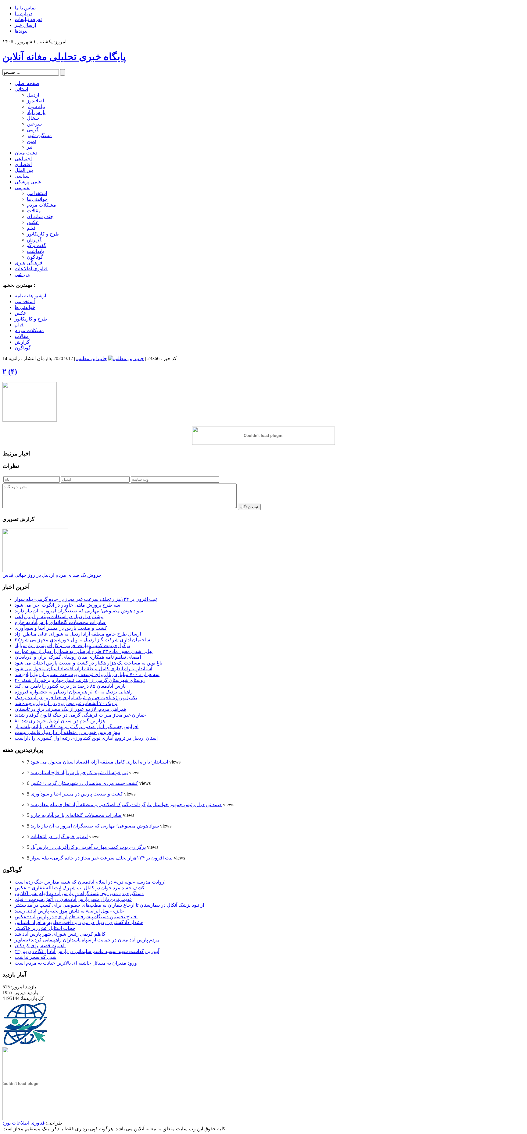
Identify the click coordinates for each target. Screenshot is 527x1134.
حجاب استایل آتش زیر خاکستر (45, 928)
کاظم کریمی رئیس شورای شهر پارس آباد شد (60, 934)
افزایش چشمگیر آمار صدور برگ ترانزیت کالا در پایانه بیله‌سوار (76, 726)
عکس (33, 222)
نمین (31, 141)
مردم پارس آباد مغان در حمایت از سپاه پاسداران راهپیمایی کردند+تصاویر (87, 939)
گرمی (33, 129)
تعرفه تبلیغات (28, 19)
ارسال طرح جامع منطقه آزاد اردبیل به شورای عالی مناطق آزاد (78, 633)
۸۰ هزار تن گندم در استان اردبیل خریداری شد (60, 720)
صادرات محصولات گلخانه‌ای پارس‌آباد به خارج (60, 622)
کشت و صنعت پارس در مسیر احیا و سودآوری (61, 628)
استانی (21, 89)
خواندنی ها (37, 199)
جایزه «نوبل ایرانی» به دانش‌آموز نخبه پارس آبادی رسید (69, 910)
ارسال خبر (25, 25)
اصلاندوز (35, 100)
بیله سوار (36, 106)
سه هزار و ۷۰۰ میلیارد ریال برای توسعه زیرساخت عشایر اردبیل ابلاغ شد (87, 674)
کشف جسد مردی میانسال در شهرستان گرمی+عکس (84, 783)
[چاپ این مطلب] (126, 358)
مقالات (34, 210)
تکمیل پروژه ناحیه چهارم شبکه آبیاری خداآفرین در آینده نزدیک (76, 697)
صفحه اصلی (27, 83)
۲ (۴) (9, 372)
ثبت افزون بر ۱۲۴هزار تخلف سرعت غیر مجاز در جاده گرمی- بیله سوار (86, 599)
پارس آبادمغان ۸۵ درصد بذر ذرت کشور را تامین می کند (70, 686)
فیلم (31, 228)
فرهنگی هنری (28, 262)
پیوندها (21, 31)
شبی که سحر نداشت (35, 957)
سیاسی (22, 176)
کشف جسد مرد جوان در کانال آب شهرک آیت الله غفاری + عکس (80, 887)
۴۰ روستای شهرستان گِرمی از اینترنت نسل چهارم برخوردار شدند (80, 680)
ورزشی (22, 274)
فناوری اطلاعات (31, 268)
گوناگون (35, 257)
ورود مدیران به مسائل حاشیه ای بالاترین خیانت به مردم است (76, 963)
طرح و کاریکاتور (43, 233)
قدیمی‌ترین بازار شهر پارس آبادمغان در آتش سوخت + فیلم (73, 899)
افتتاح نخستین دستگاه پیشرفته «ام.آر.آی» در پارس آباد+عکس (76, 916)
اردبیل (33, 94)
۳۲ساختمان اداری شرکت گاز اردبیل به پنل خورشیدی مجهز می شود (82, 639)
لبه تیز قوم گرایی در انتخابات (59, 836)
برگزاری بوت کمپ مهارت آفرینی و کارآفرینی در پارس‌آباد (72, 645)
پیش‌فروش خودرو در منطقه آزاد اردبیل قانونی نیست (67, 732)
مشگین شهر (39, 135)
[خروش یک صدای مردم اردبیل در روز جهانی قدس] (35, 570)
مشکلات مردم (41, 204)
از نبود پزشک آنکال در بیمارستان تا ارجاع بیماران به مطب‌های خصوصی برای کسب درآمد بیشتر (109, 905)
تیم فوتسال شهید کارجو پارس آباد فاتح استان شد (79, 772)
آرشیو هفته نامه (30, 295)
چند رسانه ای (40, 216)
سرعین (34, 123)
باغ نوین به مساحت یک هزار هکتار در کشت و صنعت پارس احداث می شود (88, 662)
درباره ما (23, 13)
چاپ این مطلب (91, 358)
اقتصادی (23, 164)
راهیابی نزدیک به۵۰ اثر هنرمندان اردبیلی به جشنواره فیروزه (74, 691)
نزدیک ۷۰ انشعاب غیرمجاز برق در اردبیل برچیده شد (66, 703)
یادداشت (35, 251)
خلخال (33, 118)
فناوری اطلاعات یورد (23, 1122)
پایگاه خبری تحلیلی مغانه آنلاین (64, 56)
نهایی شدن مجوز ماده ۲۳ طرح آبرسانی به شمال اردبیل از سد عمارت (83, 651)
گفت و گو (36, 245)
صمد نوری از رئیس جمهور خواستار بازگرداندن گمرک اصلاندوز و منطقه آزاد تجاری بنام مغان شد (126, 804)
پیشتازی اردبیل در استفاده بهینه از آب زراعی (59, 616)
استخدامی (37, 193)
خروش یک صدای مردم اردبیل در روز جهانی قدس (52, 575)
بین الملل (24, 170)
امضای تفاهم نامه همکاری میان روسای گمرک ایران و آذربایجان (78, 657)
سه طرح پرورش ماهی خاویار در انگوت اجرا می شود (67, 605)
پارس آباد (36, 112)
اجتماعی (23, 158)
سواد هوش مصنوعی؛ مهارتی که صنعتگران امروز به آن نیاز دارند (79, 610)
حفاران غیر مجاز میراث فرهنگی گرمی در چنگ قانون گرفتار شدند (80, 715)
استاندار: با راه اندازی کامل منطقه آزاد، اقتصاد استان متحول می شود (83, 668)
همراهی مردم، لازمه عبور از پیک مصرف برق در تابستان (70, 709)
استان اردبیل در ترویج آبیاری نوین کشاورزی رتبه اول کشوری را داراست (86, 738)
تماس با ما (25, 7)
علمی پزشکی (28, 181)
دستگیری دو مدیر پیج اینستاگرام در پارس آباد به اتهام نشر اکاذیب (79, 893)
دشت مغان (26, 152)
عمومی (22, 187)
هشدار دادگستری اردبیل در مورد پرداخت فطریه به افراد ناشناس (79, 922)
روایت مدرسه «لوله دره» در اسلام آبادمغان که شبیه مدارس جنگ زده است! (90, 881)
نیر (29, 147)
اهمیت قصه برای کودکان (40, 945)
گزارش (34, 239)
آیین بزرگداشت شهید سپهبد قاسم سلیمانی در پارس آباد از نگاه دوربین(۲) (87, 951)
